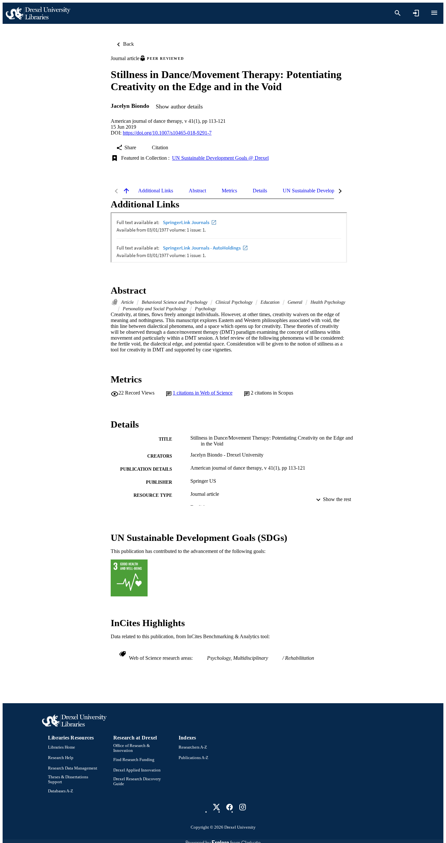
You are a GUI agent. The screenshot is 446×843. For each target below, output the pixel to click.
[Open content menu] (434, 12)
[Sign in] (415, 13)
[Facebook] (229, 807)
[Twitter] (216, 807)
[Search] (397, 13)
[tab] (155, 191)
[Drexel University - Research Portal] (38, 13)
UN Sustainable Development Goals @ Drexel (220, 158)
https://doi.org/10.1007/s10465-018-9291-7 (167, 133)
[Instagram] (242, 807)
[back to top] (126, 191)
